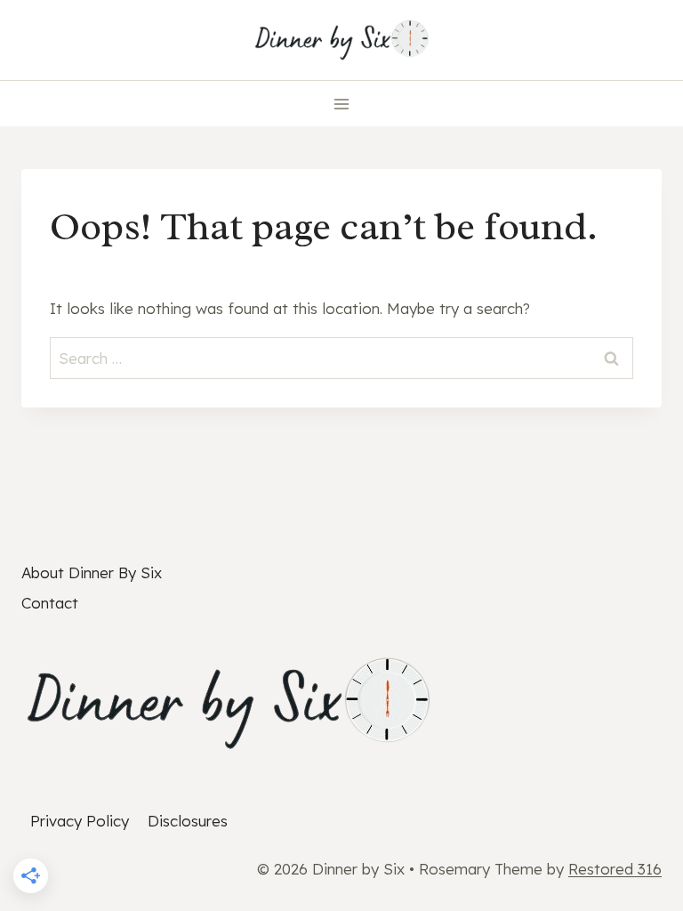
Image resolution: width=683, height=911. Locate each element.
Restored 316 (615, 868)
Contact (49, 602)
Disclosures (188, 820)
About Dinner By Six (91, 572)
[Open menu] (341, 103)
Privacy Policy (79, 820)
